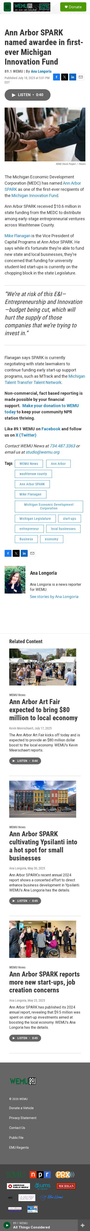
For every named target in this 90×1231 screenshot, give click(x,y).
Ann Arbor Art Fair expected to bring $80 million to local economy (43, 710)
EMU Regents (19, 1147)
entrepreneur (29, 529)
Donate (75, 7)
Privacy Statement (22, 1118)
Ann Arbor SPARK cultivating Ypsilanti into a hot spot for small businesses (43, 846)
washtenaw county (33, 474)
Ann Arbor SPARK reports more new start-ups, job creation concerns (44, 982)
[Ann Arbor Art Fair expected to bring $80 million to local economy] (42, 667)
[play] (7, 1225)
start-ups (69, 518)
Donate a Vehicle (21, 1108)
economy (51, 539)
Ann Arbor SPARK (32, 484)
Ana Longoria (41, 71)
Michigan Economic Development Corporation (49, 506)
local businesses (63, 529)
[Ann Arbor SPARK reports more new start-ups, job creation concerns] (42, 939)
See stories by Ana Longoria (54, 596)
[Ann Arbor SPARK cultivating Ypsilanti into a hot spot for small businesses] (42, 799)
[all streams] (84, 1225)
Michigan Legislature (35, 518)
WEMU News (29, 464)
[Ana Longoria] (15, 580)
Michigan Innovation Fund (35, 195)
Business (26, 539)
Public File (16, 1138)
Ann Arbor (58, 464)
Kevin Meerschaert (21, 728)
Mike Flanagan (17, 235)
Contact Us (17, 1128)
